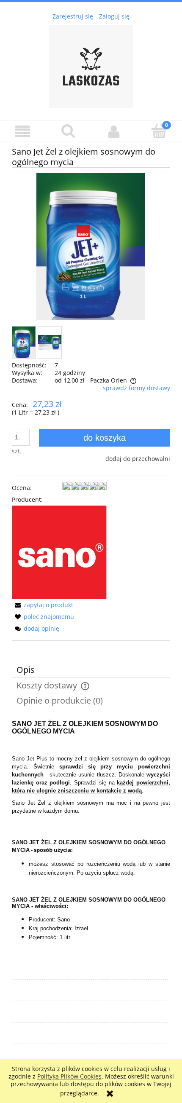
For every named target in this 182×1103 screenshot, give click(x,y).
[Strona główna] (91, 65)
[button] (23, 131)
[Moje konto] (114, 131)
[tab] (91, 669)
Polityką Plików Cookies (69, 1076)
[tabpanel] (91, 837)
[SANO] (59, 552)
